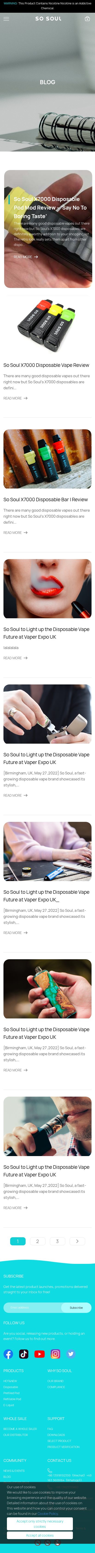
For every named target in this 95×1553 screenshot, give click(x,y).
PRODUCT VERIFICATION (63, 1447)
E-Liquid (8, 1405)
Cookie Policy (48, 1513)
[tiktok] (23, 1354)
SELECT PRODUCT (59, 1441)
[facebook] (8, 1354)
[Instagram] (55, 1354)
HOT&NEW (10, 1381)
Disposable (10, 1387)
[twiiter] (71, 1354)
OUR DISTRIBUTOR (15, 1435)
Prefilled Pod (11, 1393)
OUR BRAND (55, 1381)
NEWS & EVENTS (13, 1471)
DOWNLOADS (56, 1435)
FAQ (50, 1429)
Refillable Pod (12, 1399)
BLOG (7, 1477)
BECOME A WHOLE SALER (20, 1429)
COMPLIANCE (56, 1387)
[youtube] (39, 1354)
